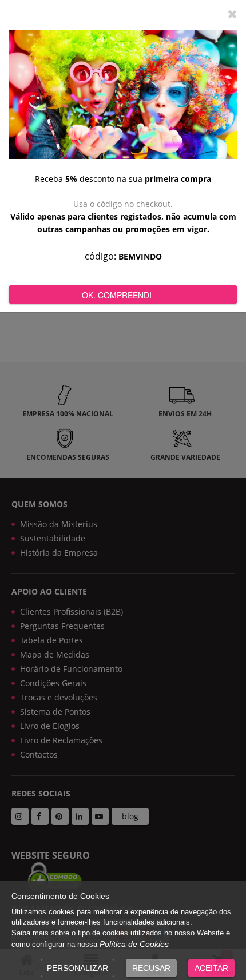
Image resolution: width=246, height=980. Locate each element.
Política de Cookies (134, 944)
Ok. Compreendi (117, 295)
